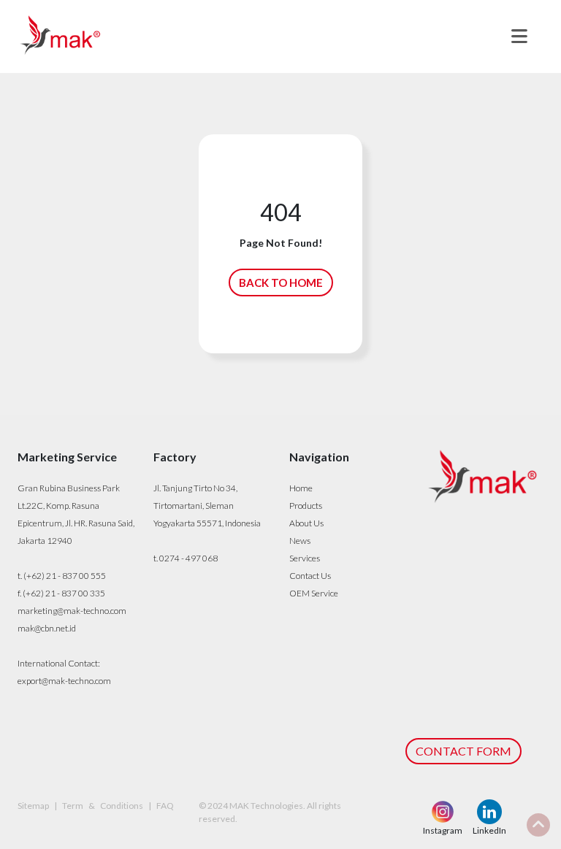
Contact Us (310, 575)
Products (305, 505)
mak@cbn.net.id (47, 628)
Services (304, 558)
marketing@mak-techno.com (72, 610)
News (299, 540)
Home (301, 488)
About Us (306, 523)
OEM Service (313, 593)
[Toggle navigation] (519, 36)
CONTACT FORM (463, 751)
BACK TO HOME (281, 282)
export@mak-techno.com (64, 680)
